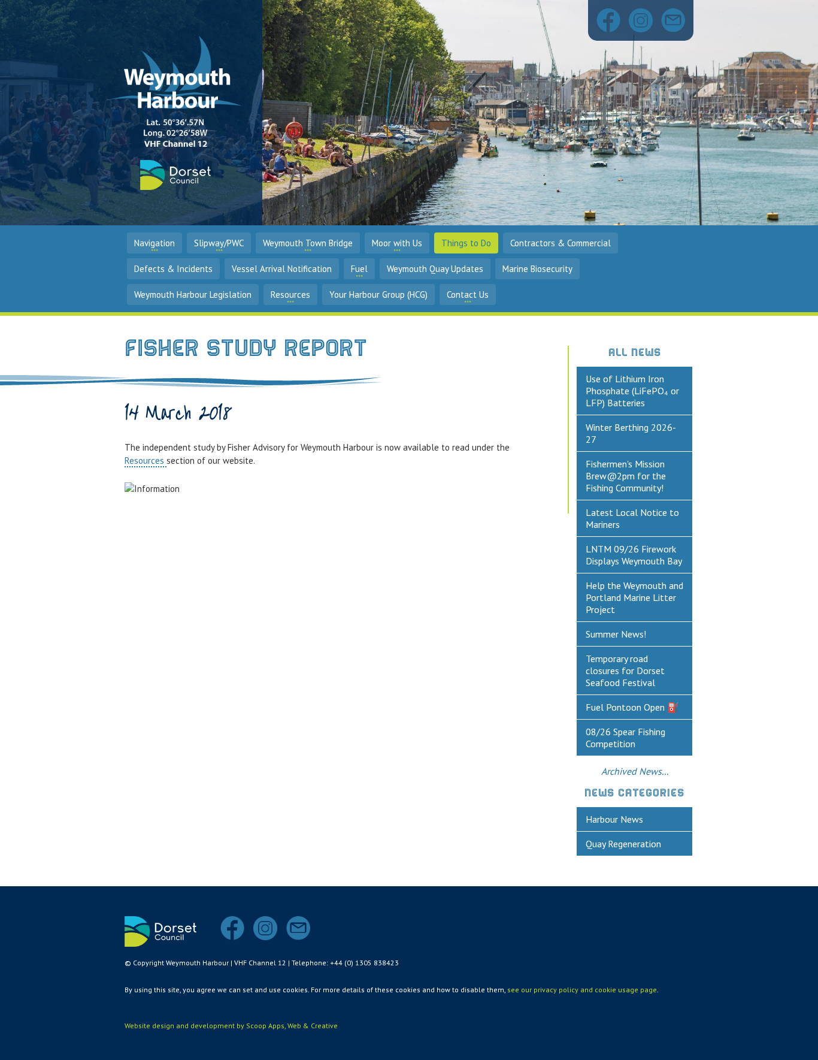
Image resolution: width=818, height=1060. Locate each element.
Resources (290, 294)
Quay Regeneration (623, 844)
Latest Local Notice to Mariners (632, 518)
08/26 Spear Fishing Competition (625, 738)
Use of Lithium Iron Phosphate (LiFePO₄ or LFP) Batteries (632, 391)
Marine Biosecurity (537, 268)
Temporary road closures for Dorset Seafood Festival (625, 670)
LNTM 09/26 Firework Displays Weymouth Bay (634, 555)
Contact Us (468, 294)
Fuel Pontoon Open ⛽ (632, 707)
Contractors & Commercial (560, 243)
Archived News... (634, 771)
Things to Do (466, 243)
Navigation (154, 243)
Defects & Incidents (173, 268)
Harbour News (614, 819)
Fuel (359, 268)
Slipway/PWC (219, 243)
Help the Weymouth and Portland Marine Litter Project (634, 597)
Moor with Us (397, 243)
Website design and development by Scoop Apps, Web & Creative (231, 1025)
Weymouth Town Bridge (308, 243)
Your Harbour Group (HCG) (378, 294)
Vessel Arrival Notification (282, 268)
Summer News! (616, 634)
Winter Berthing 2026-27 (631, 433)
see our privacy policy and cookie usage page (582, 989)
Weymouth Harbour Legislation (193, 294)
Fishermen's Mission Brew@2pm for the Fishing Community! (626, 476)
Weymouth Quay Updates (435, 268)
